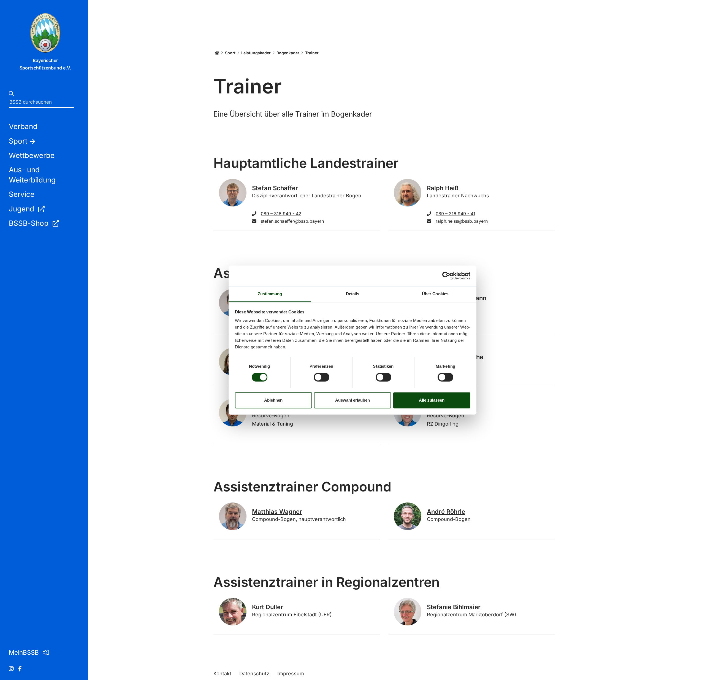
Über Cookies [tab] (435, 293)
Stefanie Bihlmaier (454, 607)
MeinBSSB (24, 652)
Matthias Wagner (277, 511)
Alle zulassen (431, 400)
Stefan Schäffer (275, 188)
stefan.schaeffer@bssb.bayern (292, 221)
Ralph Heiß (443, 188)
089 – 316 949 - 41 (455, 213)
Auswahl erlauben (352, 400)
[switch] (321, 377)
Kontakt (222, 673)
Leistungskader (256, 52)
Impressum (290, 673)
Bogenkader (287, 52)
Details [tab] (352, 293)
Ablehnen (273, 400)
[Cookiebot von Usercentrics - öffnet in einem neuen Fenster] (446, 276)
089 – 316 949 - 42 (281, 213)
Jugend (22, 209)
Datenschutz (254, 673)
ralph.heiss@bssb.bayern (462, 221)
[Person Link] (232, 192)
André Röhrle (446, 511)
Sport (230, 52)
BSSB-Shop (29, 223)
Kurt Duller (267, 607)
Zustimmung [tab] (270, 293)
